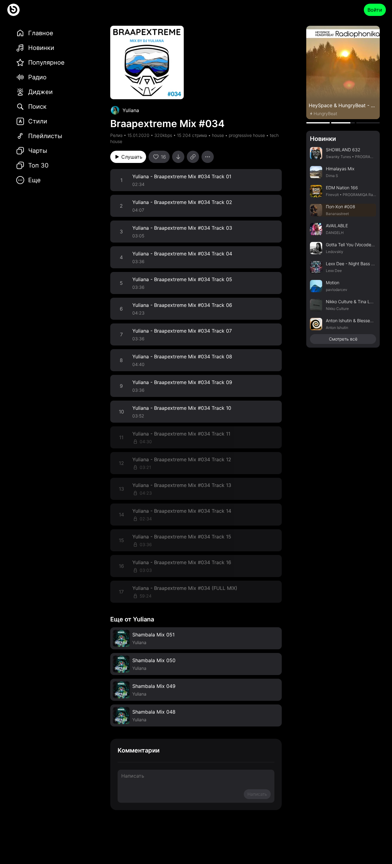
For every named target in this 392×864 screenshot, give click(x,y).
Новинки (323, 138)
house (218, 135)
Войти (375, 10)
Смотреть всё (343, 338)
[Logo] (13, 9)
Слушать (131, 157)
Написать (257, 794)
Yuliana (131, 110)
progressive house (247, 135)
